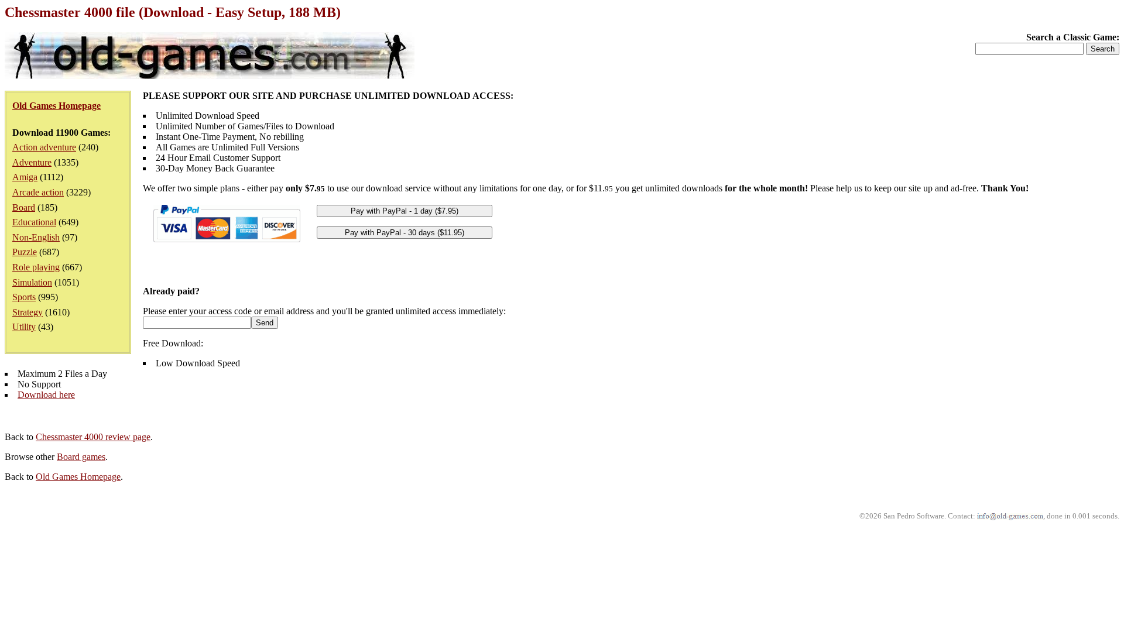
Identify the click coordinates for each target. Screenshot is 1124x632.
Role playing (36, 267)
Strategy (27, 312)
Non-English (36, 237)
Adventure (32, 162)
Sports (24, 297)
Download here (46, 395)
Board (23, 207)
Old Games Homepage (78, 477)
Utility (24, 327)
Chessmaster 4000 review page (93, 437)
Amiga (24, 177)
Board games (81, 457)
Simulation (32, 282)
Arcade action (38, 192)
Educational (34, 222)
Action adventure (44, 147)
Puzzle (24, 252)
